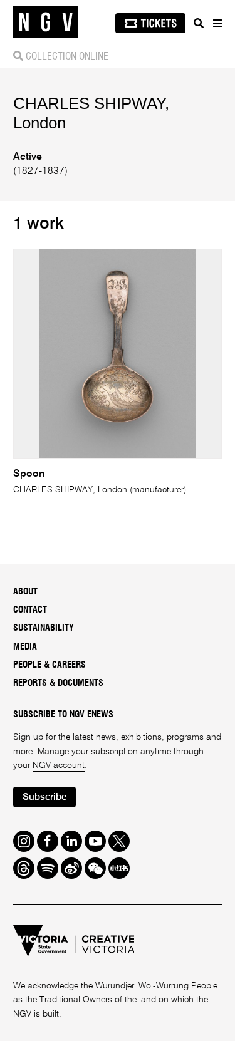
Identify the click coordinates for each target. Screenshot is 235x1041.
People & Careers (49, 665)
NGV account (59, 765)
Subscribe (44, 797)
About (25, 592)
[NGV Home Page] (45, 22)
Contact (30, 610)
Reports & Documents (58, 683)
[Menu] (217, 23)
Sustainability (43, 628)
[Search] (199, 23)
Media (25, 647)
